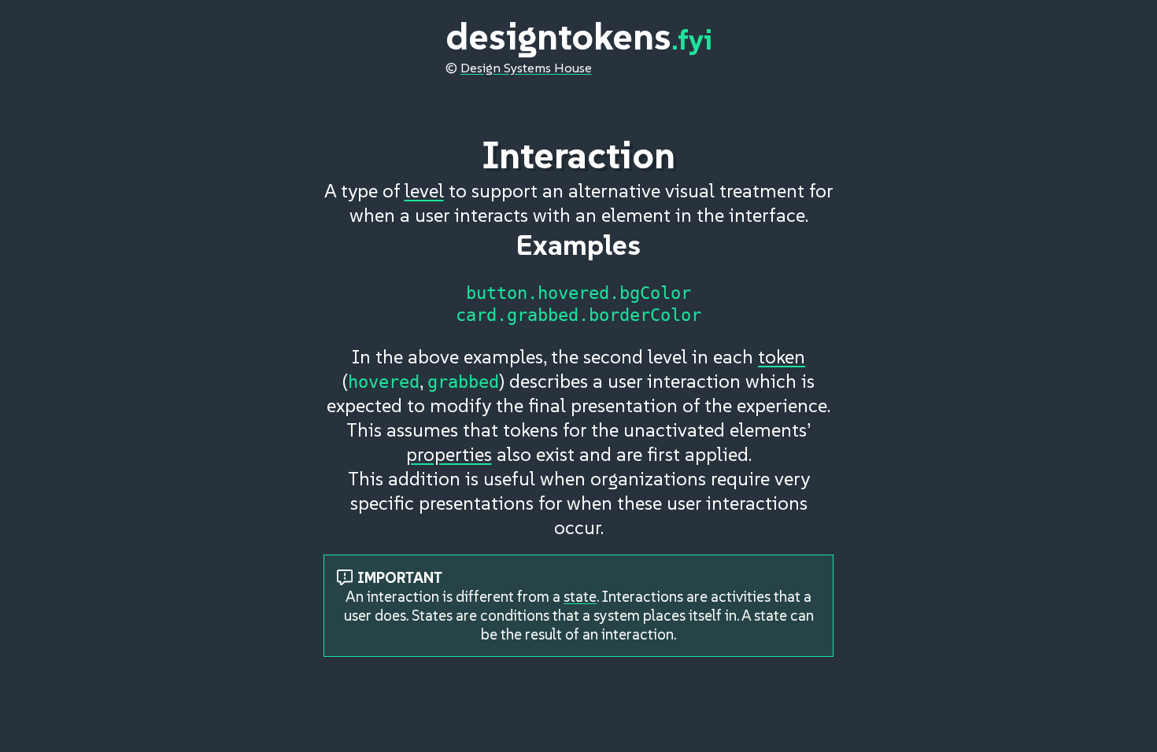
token (781, 357)
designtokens (578, 36)
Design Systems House (526, 68)
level (424, 191)
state (580, 596)
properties (449, 454)
